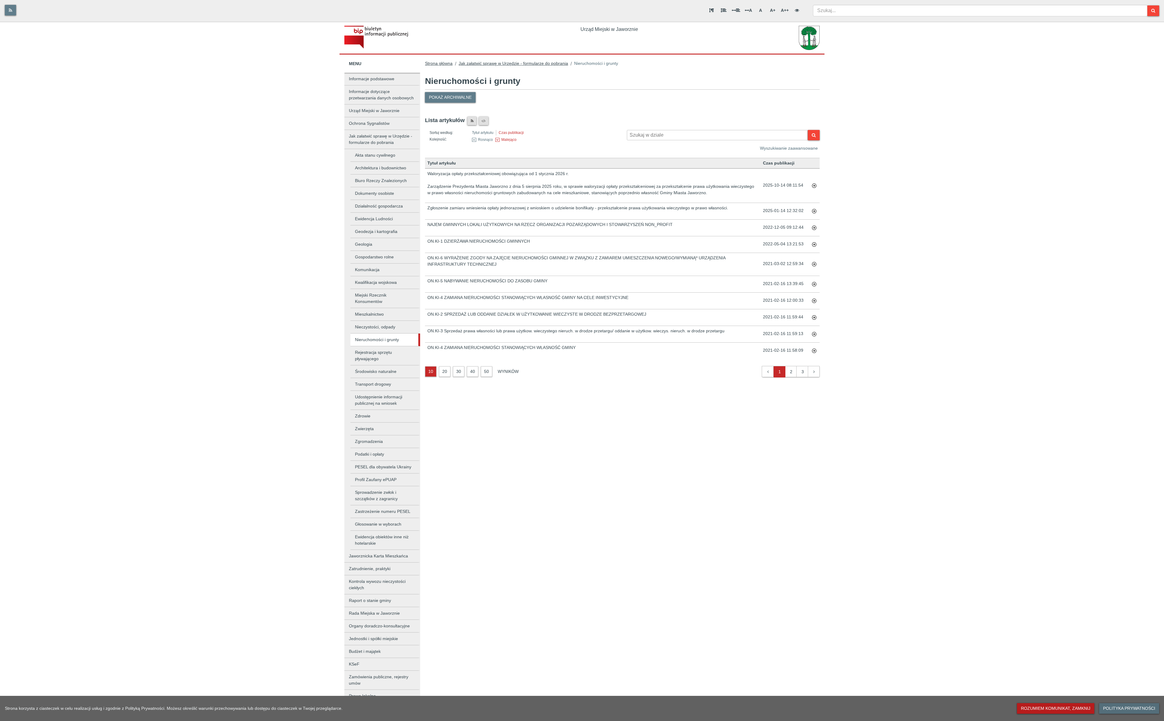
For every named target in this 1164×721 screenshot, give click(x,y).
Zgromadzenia (369, 441)
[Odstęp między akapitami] (711, 10)
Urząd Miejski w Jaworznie (374, 110)
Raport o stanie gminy (370, 600)
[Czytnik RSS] (472, 121)
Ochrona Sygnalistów (369, 123)
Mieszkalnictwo (369, 314)
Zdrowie (362, 416)
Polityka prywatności (1129, 708)
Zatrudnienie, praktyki (369, 568)
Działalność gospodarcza (379, 206)
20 (444, 371)
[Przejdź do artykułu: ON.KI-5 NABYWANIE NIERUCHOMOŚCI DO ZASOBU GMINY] (814, 284)
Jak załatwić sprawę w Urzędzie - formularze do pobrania (380, 139)
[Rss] (10, 10)
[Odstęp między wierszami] (723, 10)
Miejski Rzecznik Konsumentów (370, 298)
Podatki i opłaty (369, 454)
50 (486, 371)
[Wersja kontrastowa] (797, 10)
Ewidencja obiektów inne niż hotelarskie (382, 540)
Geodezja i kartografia (376, 231)
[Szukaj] (1153, 10)
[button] (768, 371)
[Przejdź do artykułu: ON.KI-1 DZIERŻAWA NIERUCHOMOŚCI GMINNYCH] (814, 244)
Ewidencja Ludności (374, 218)
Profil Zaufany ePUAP (375, 479)
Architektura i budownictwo (380, 167)
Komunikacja (367, 269)
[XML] (483, 121)
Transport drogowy (373, 384)
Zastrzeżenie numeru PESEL (382, 511)
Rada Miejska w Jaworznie (374, 613)
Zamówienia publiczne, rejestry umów (378, 680)
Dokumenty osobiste (374, 193)
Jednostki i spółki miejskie (373, 638)
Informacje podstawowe (371, 78)
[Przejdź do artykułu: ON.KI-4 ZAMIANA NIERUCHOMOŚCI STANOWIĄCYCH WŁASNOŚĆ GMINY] (814, 351)
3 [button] (802, 371)
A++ (785, 10)
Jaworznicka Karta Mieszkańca (378, 555)
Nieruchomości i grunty (377, 339)
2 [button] (791, 371)
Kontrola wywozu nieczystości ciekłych (377, 584)
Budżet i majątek (365, 651)
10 (430, 371)
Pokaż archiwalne (450, 97)
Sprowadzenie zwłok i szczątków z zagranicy (376, 495)
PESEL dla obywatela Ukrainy (383, 466)
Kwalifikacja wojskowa (376, 282)
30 (458, 371)
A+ (772, 10)
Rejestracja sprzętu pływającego (373, 355)
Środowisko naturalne (375, 371)
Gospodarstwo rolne (374, 256)
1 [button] (779, 371)
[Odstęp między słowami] (736, 10)
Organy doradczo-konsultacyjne (379, 625)
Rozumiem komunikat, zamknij (1055, 708)
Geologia (363, 244)
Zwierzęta (364, 428)
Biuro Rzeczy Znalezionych (381, 180)
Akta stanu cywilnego (375, 155)
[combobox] (980, 10)
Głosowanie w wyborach (378, 524)
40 (472, 371)
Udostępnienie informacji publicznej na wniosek (378, 400)
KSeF (354, 664)
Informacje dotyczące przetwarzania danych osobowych (381, 94)
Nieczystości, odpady (375, 326)
